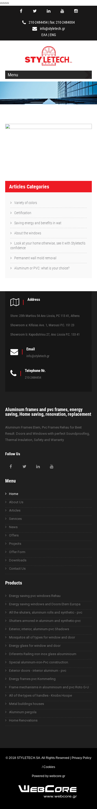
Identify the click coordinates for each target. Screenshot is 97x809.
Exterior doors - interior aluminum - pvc (37, 670)
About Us (16, 502)
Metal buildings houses (26, 704)
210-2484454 (38, 22)
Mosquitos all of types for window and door (42, 637)
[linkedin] (48, 11)
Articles (14, 510)
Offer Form (17, 552)
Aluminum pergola (22, 712)
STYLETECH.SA (28, 758)
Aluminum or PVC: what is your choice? (42, 268)
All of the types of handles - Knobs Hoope (40, 695)
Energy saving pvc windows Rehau (35, 596)
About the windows (27, 233)
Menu (13, 74)
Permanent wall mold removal (35, 258)
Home (13, 494)
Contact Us (17, 568)
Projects (15, 544)
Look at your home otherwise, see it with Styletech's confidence (47, 245)
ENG (53, 35)
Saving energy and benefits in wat (37, 223)
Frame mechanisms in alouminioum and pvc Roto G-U (49, 687)
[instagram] (76, 11)
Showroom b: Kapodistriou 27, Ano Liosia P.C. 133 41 (45, 334)
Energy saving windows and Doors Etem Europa (44, 604)
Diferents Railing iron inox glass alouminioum (42, 654)
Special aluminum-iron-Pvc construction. (39, 662)
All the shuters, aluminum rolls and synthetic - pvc (45, 612)
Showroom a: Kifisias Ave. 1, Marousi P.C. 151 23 (42, 325)
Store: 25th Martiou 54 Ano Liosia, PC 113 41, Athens (45, 316)
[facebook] (21, 11)
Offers (14, 535)
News (13, 527)
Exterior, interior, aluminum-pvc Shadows (39, 629)
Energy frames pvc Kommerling (32, 679)
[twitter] (34, 11)
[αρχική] (48, 66)
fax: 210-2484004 (62, 22)
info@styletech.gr (52, 28)
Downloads (17, 560)
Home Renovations (23, 720)
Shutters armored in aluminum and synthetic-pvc (45, 621)
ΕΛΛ (44, 35)
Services (15, 519)
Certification (22, 213)
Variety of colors (25, 203)
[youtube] (62, 11)
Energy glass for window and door (35, 646)
